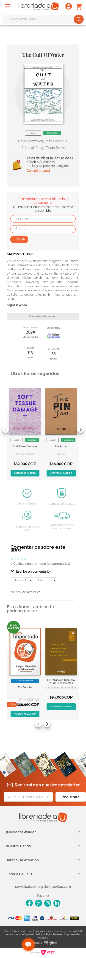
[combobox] (43, 19)
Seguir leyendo (17, 305)
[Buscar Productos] (79, 19)
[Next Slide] (80, 429)
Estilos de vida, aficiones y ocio (43, 316)
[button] (43, 94)
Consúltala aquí (38, 171)
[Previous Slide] (5, 429)
